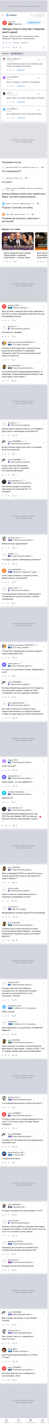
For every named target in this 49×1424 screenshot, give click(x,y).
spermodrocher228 (12, 167)
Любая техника (20, 214)
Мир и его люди (19, 909)
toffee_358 (9, 214)
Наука (16, 178)
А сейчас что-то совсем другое (25, 1008)
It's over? (7, 182)
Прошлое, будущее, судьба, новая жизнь (25, 572)
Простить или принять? (35, 188)
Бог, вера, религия (21, 345)
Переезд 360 (19, 1207)
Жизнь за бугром (20, 1351)
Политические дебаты (18, 24)
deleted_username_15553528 (15, 188)
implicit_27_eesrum (12, 203)
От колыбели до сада (27, 167)
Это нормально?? (11, 171)
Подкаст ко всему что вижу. (17, 207)
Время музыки (25, 203)
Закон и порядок (20, 308)
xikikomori (9, 178)
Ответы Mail (18, 1155)
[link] (18, 248)
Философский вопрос (22, 1100)
